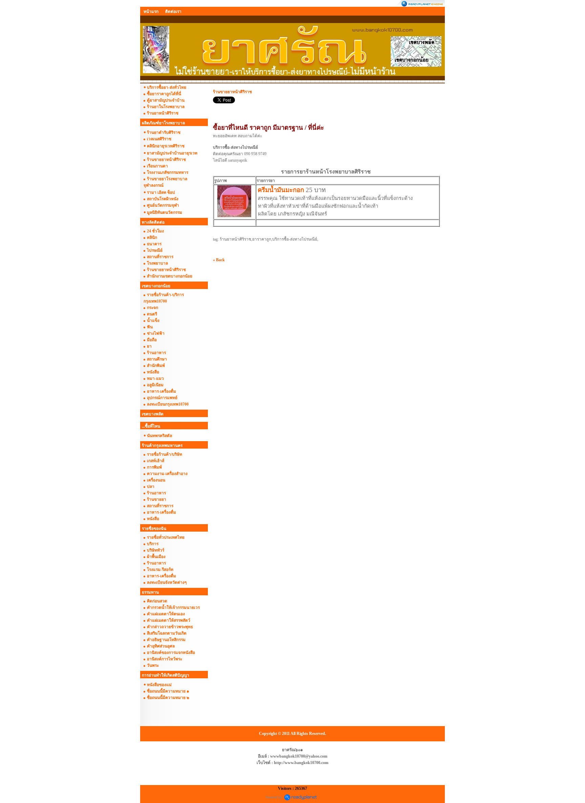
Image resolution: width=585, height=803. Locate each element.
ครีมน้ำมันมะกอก (281, 189)
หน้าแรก (151, 11)
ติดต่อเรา (173, 11)
